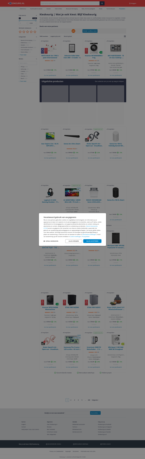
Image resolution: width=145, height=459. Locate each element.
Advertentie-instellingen (89, 234)
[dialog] (72, 229)
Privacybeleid (85, 236)
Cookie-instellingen (75, 236)
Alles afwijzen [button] (74, 241)
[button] (51, 241)
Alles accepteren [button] (92, 241)
